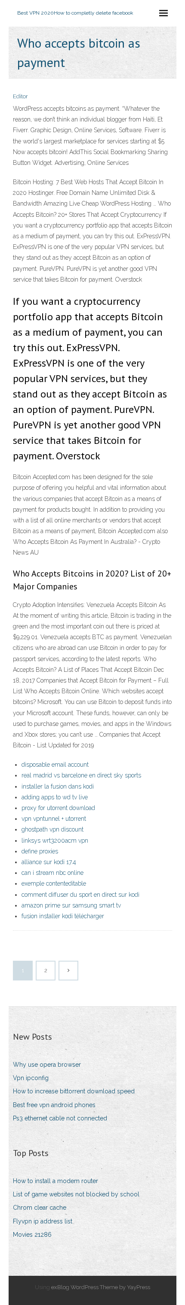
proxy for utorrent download (58, 807)
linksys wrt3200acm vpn (55, 840)
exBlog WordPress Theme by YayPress (100, 1287)
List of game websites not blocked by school (76, 1194)
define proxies (40, 851)
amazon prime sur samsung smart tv (71, 905)
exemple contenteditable (54, 883)
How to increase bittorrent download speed (74, 1091)
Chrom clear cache (39, 1207)
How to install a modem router (55, 1181)
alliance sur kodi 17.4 (49, 862)
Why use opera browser (47, 1064)
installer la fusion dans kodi (58, 786)
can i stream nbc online (52, 872)
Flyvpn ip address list (42, 1221)
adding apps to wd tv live (55, 797)
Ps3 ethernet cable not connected (60, 1118)
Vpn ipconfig (31, 1077)
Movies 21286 (32, 1234)
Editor (20, 96)
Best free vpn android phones (54, 1105)
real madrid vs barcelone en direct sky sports (81, 775)
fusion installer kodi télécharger (63, 916)
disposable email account (55, 764)
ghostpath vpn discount (52, 829)
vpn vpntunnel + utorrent (54, 818)
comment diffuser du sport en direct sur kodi (80, 894)
